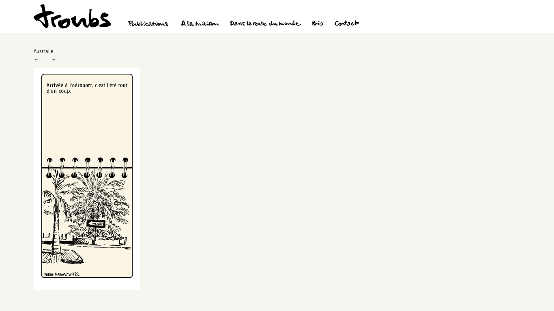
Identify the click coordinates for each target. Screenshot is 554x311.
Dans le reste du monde (265, 24)
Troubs (72, 16)
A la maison (200, 24)
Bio (317, 24)
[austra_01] (87, 288)
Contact (347, 24)
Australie (43, 51)
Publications (149, 24)
